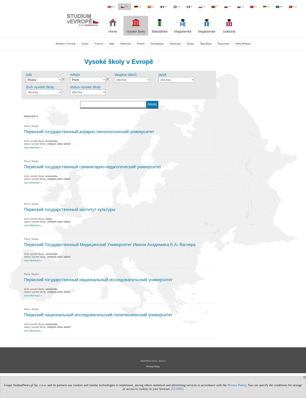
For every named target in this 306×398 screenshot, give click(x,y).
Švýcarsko (223, 43)
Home (113, 31)
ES (152, 6)
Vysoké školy (136, 31)
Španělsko (206, 43)
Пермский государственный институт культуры (69, 209)
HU (178, 6)
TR (255, 6)
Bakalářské (160, 31)
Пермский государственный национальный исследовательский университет (98, 279)
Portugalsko (157, 43)
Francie (99, 43)
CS (126, 6)
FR (165, 6)
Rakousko (175, 43)
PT (216, 6)
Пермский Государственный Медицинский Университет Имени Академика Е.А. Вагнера (110, 244)
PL (204, 6)
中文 (295, 6)
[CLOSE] (177, 389)
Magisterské (182, 31)
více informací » (33, 147)
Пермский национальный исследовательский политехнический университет (98, 314)
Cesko (85, 43)
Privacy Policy (237, 385)
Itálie (111, 43)
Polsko (140, 43)
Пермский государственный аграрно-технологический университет (89, 131)
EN (113, 6)
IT (191, 6)
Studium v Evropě (65, 43)
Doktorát (229, 31)
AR (281, 6)
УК (268, 6)
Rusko (190, 43)
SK (242, 6)
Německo (125, 43)
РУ (229, 6)
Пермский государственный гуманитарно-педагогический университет (92, 166)
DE (139, 6)
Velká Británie (243, 43)
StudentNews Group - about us (153, 361)
